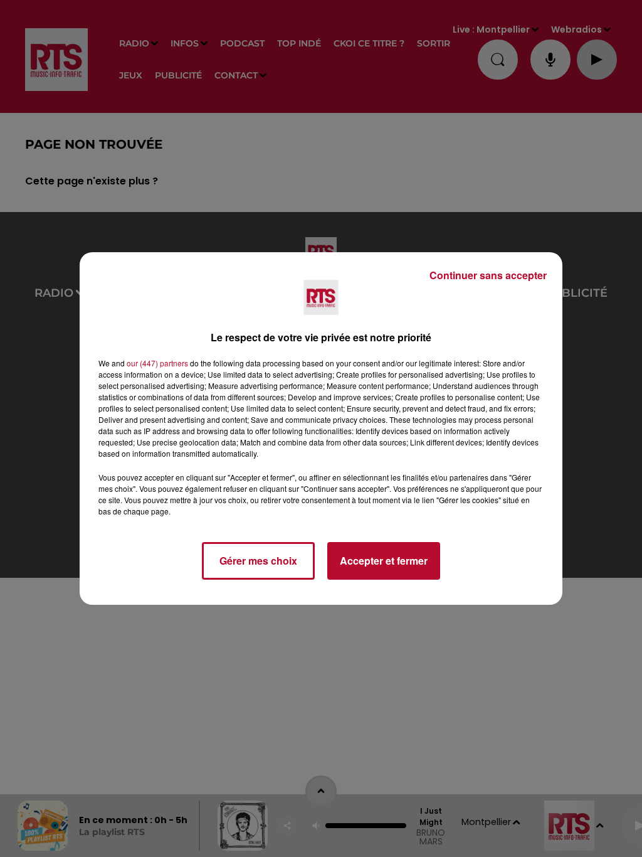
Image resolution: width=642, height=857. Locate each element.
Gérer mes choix (258, 560)
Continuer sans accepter (488, 275)
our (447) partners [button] (157, 363)
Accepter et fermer (384, 560)
